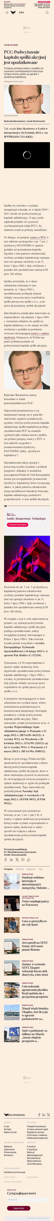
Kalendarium (32, 1177)
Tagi (40, 869)
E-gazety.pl (32, 1149)
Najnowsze (31, 869)
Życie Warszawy (34, 1164)
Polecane (20, 869)
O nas (6, 1126)
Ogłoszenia (9, 1149)
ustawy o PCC (38, 237)
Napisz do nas (10, 1132)
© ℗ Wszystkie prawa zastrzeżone (20, 852)
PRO (21, 12)
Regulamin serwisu (35, 1132)
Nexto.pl (30, 1152)
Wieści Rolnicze (34, 1161)
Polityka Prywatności (36, 1126)
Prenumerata (10, 1152)
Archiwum (8, 1155)
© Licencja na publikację (15, 849)
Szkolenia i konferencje (14, 1172)
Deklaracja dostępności (37, 1138)
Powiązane (8, 869)
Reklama (8, 1146)
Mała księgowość (35, 1155)
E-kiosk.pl (31, 1146)
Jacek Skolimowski (35, 121)
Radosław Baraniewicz (14, 121)
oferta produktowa (12, 1182)
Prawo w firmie (11, 45)
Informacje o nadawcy (37, 1135)
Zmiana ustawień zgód (37, 1129)
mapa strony (9, 1177)
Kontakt (7, 1129)
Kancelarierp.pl (33, 1158)
